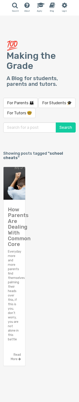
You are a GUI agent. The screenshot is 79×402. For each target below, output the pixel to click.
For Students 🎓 (57, 102)
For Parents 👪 (20, 102)
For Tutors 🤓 (19, 113)
